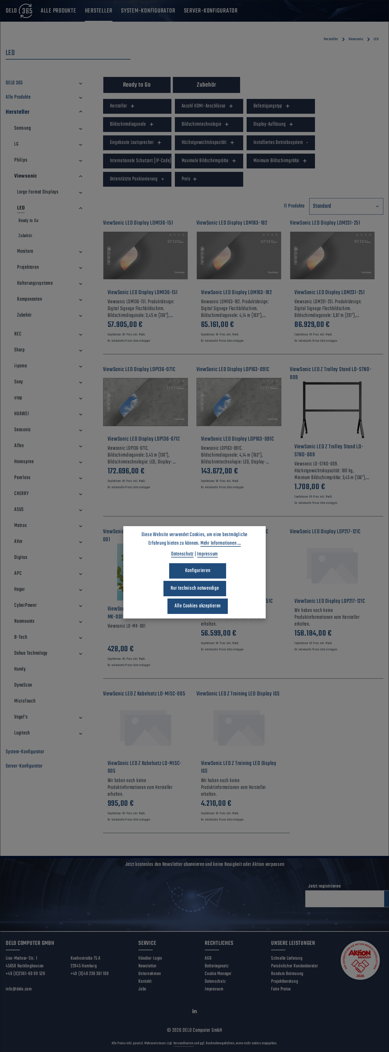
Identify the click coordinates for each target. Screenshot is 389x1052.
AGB (208, 958)
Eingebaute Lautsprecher (132, 143)
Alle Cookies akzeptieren (198, 606)
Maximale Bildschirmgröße (205, 161)
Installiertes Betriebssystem (278, 143)
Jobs (142, 989)
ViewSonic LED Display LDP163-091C (237, 439)
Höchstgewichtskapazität (204, 143)
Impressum (214, 989)
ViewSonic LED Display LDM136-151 (143, 293)
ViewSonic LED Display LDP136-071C (144, 439)
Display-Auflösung (269, 124)
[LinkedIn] (194, 1012)
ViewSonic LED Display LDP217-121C (329, 601)
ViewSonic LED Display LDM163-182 (236, 293)
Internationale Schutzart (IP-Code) (140, 161)
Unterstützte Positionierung (134, 179)
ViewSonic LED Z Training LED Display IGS (239, 767)
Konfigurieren (197, 571)
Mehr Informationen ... (220, 543)
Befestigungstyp (267, 106)
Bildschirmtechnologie (202, 124)
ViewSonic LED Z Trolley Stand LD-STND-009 (329, 451)
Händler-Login (150, 958)
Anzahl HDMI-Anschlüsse (204, 106)
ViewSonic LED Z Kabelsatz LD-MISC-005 (145, 767)
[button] (81, 83)
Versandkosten (183, 1043)
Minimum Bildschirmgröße (276, 161)
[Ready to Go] (137, 85)
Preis (186, 179)
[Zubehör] (206, 85)
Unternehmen (149, 974)
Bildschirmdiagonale (128, 124)
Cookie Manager (218, 974)
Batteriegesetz (217, 966)
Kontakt (144, 981)
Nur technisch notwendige (195, 588)
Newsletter (147, 966)
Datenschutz (215, 981)
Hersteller (118, 106)
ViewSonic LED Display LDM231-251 (329, 293)
